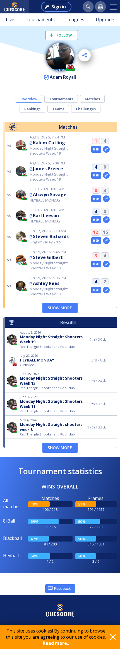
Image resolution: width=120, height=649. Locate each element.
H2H (96, 149)
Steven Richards (51, 236)
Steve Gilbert (48, 257)
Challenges (86, 108)
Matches (92, 98)
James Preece (48, 169)
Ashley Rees (46, 283)
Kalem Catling (49, 143)
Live (10, 19)
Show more (60, 307)
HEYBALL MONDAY (37, 360)
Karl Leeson (46, 215)
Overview (28, 98)
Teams (58, 108)
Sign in (59, 7)
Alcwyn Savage (49, 194)
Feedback (62, 588)
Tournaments (40, 19)
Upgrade (105, 19)
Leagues (75, 19)
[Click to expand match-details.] (106, 149)
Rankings (32, 108)
